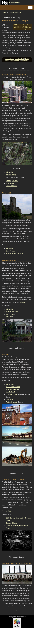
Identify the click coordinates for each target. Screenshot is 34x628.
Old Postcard (10, 392)
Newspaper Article (12, 181)
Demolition (9, 399)
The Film (9, 317)
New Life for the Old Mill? (14, 253)
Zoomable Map (11, 175)
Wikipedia (9, 172)
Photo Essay (10, 183)
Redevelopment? (11, 402)
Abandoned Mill (19, 59)
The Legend (10, 314)
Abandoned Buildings (15, 12)
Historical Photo (11, 394)
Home (5, 12)
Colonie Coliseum (15, 60)
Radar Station (9, 59)
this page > (24, 302)
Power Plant (25, 60)
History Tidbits (14, 3)
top (17, 610)
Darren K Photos (11, 186)
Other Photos (10, 251)
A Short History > (7, 511)
